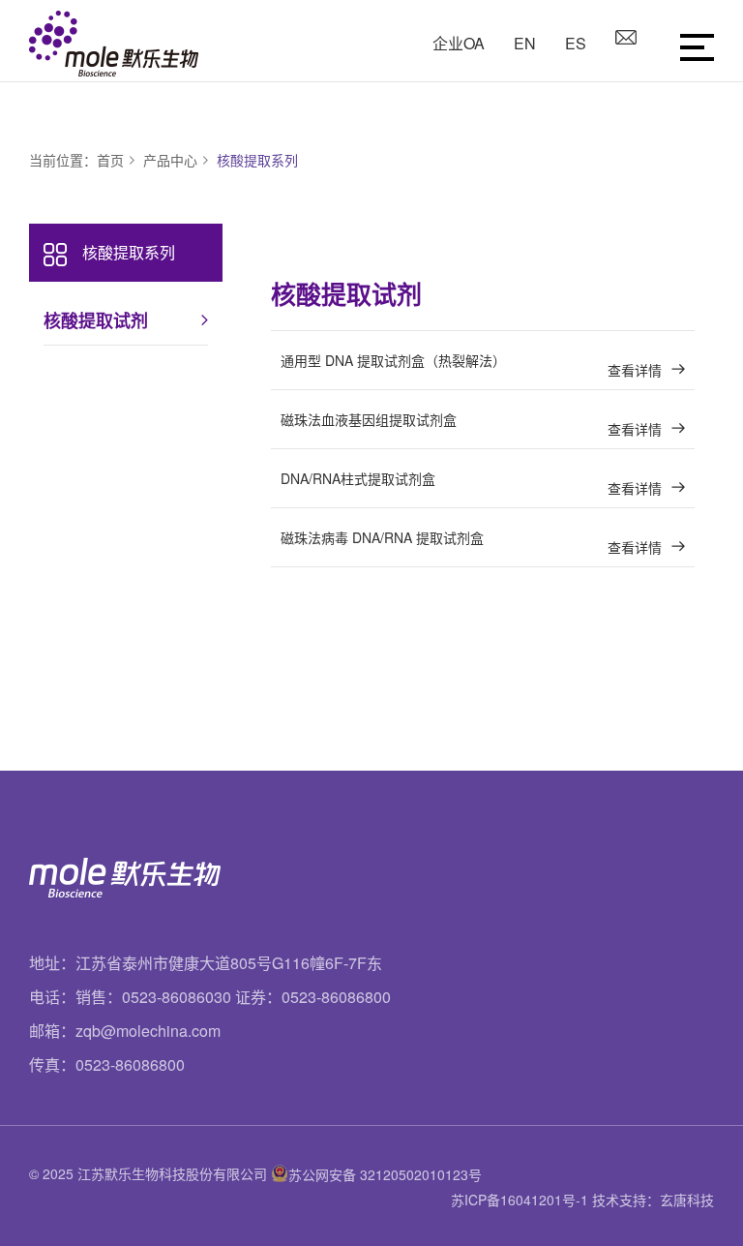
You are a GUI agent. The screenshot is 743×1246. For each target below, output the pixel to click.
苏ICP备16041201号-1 (519, 1199)
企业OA (458, 43)
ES (575, 43)
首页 (110, 159)
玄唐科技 (687, 1199)
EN (525, 43)
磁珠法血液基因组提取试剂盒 (471, 424)
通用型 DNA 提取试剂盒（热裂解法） (471, 365)
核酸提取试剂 (96, 320)
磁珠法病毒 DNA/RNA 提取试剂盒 (471, 542)
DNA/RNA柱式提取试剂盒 (471, 483)
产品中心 (170, 159)
